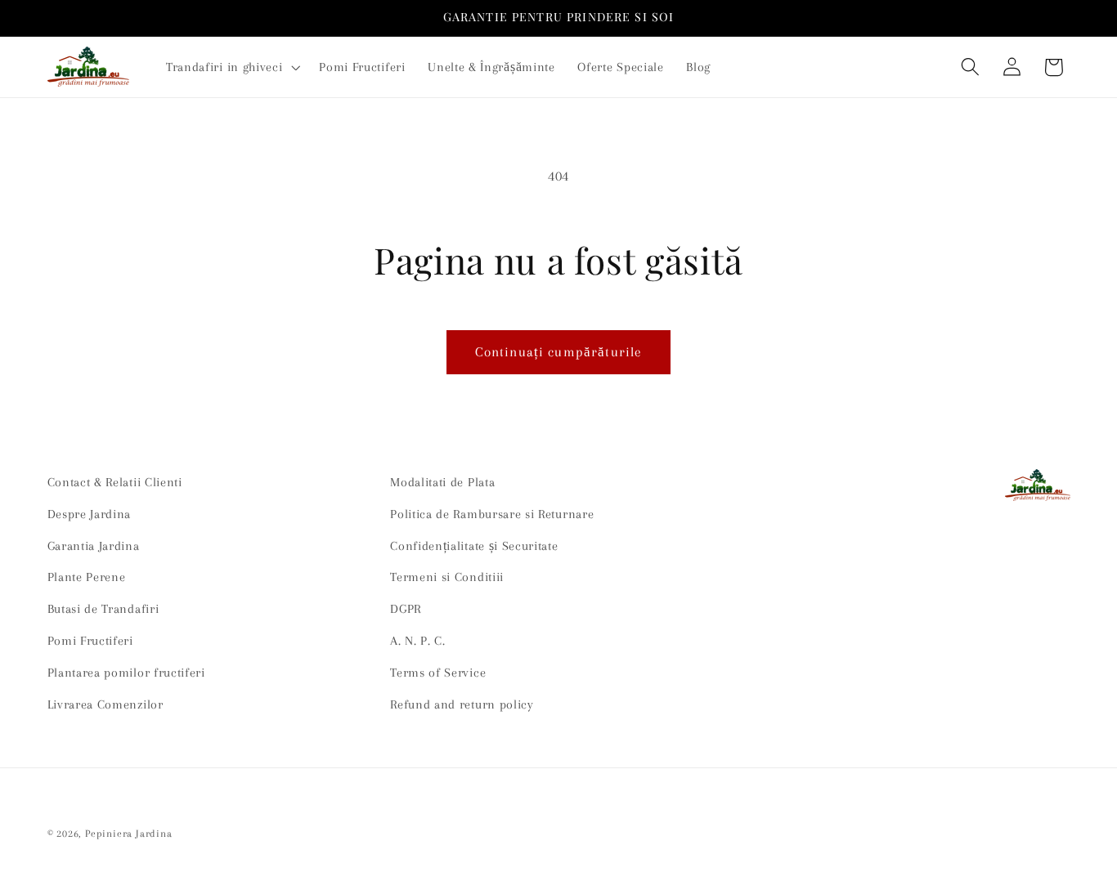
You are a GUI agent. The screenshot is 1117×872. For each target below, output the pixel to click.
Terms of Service (438, 672)
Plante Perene (86, 577)
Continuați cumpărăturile (559, 352)
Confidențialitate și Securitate (474, 546)
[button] (231, 67)
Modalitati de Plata (442, 482)
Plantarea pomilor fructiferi (126, 672)
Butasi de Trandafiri (103, 608)
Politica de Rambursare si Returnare (492, 514)
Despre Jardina (89, 514)
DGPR (405, 608)
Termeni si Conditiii (447, 577)
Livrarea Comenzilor (105, 704)
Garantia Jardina (93, 546)
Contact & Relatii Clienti (114, 482)
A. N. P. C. (418, 640)
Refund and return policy (462, 704)
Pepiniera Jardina (129, 833)
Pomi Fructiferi (90, 640)
